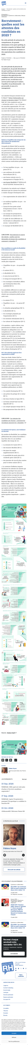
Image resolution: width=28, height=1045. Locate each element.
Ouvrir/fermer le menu (25, 3)
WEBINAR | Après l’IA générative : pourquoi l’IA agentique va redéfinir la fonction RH (13, 801)
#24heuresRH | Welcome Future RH (13, 811)
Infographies (4, 14)
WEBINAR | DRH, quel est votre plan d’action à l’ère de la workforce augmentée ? (13, 789)
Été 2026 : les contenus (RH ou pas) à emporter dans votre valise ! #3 (18, 926)
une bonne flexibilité (10, 182)
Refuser (14, 1037)
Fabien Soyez (13, 768)
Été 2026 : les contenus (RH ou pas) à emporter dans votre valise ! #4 (18, 888)
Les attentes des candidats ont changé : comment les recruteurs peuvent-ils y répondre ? (13, 421)
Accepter (14, 1033)
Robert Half (11, 733)
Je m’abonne (14, 953)
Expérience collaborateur (14, 15)
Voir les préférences (14, 1041)
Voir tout (24, 779)
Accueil (3, 9)
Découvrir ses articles (14, 869)
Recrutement (4, 15)
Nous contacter (21, 975)
